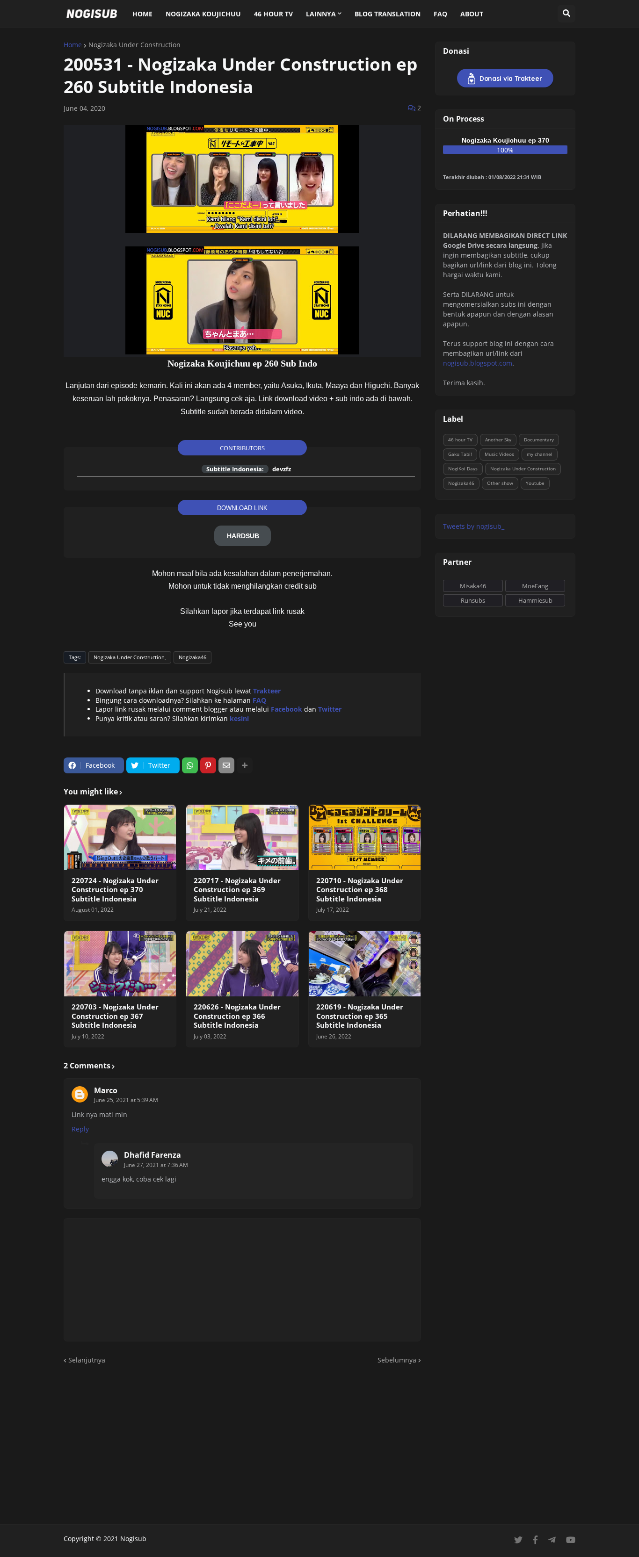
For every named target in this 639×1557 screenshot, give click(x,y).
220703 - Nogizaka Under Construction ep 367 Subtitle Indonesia (115, 1016)
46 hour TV (460, 439)
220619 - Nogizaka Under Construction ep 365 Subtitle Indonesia (359, 1016)
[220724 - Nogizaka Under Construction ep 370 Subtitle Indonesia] (120, 837)
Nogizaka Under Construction (134, 45)
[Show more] (245, 765)
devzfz (281, 469)
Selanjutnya (86, 1359)
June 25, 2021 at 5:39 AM (126, 1100)
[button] (566, 13)
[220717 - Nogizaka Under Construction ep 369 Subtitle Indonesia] (242, 837)
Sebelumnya (397, 1359)
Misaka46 (473, 586)
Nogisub (133, 1538)
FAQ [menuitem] (440, 13)
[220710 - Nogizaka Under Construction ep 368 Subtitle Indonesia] (365, 837)
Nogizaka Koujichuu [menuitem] (203, 13)
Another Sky (498, 439)
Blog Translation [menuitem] (388, 13)
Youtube (535, 483)
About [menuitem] (471, 13)
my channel (539, 454)
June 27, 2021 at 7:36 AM (156, 1165)
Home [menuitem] (142, 13)
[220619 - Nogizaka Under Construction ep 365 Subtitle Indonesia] (365, 963)
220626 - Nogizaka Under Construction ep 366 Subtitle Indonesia (237, 1016)
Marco (105, 1090)
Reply (80, 1128)
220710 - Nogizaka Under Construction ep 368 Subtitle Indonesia (359, 889)
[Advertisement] (319, 1444)
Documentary (539, 439)
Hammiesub (535, 600)
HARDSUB (243, 536)
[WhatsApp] (190, 765)
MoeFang (535, 586)
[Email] (226, 765)
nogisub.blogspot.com (477, 363)
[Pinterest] (208, 765)
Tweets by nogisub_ (473, 526)
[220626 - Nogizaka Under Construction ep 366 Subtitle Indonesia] (242, 963)
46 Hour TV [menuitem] (273, 13)
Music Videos (499, 454)
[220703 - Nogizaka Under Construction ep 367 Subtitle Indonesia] (120, 963)
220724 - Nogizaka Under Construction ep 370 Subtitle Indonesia (115, 889)
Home (73, 45)
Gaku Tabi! (460, 454)
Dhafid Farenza (152, 1155)
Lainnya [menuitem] (321, 13)
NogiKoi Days (463, 468)
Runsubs (473, 600)
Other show (500, 483)
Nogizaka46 (192, 657)
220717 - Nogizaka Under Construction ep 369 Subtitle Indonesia (237, 889)
